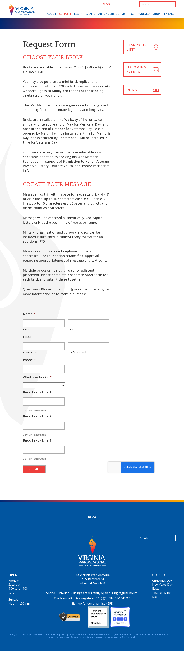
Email (27, 337)
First (26, 329)
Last (70, 329)
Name (29, 314)
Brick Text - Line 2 (37, 416)
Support (65, 13)
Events (90, 13)
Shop (156, 13)
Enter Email (30, 352)
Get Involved (140, 13)
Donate (133, 90)
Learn (78, 13)
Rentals (168, 13)
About (51, 13)
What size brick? (37, 377)
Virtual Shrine (108, 13)
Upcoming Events (136, 69)
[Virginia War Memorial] (21, 9)
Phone (29, 360)
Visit (125, 13)
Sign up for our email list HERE (92, 603)
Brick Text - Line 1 (37, 392)
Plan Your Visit (136, 47)
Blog (92, 517)
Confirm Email (77, 352)
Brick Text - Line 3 (37, 440)
